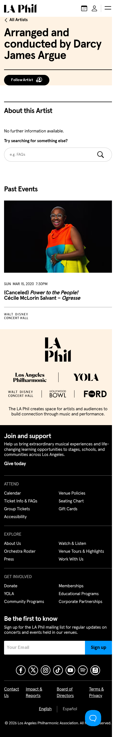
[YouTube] (70, 670)
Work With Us (71, 559)
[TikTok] (58, 670)
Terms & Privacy (96, 692)
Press (9, 559)
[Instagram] (45, 670)
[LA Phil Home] (20, 8)
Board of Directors (65, 692)
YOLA (9, 594)
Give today (15, 463)
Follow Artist (22, 80)
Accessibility (15, 517)
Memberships (71, 586)
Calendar (12, 493)
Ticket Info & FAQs (20, 501)
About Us (12, 544)
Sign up (98, 647)
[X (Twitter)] (33, 670)
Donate (10, 586)
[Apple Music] (95, 670)
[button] (108, 8)
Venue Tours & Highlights (81, 551)
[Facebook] (21, 670)
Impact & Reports (34, 692)
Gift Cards (68, 509)
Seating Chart (71, 501)
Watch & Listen (72, 544)
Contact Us (11, 692)
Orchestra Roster (20, 551)
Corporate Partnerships (81, 602)
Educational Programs (79, 594)
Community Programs (24, 602)
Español (70, 709)
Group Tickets (17, 509)
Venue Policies (72, 493)
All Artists (18, 20)
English (45, 709)
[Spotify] (83, 670)
